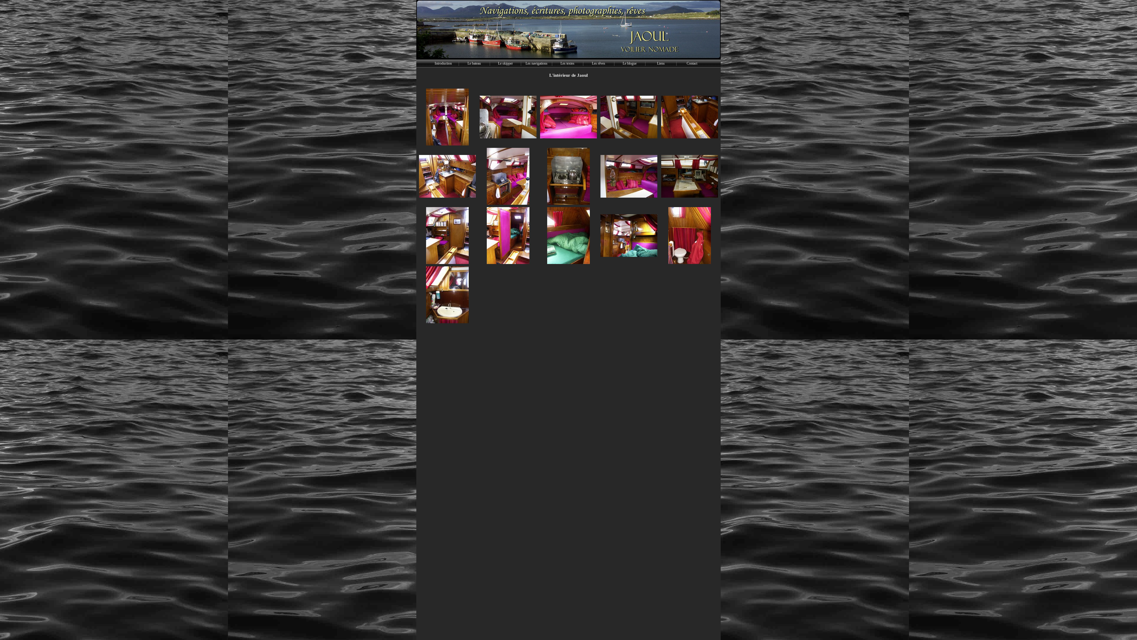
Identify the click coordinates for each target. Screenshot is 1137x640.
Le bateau (474, 63)
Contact (692, 63)
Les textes (567, 63)
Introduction (443, 63)
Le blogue (630, 63)
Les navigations (536, 63)
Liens (661, 63)
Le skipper (505, 63)
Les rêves (598, 63)
